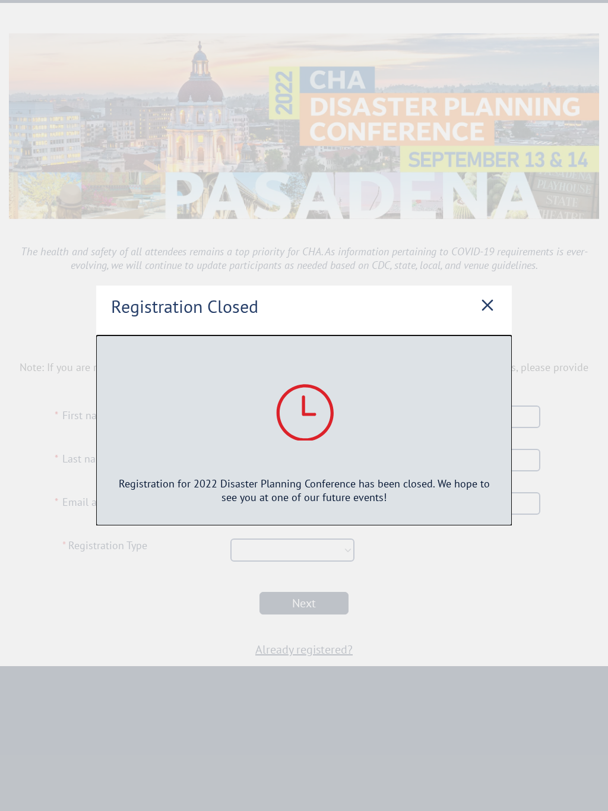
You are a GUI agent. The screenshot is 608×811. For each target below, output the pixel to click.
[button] (487, 306)
